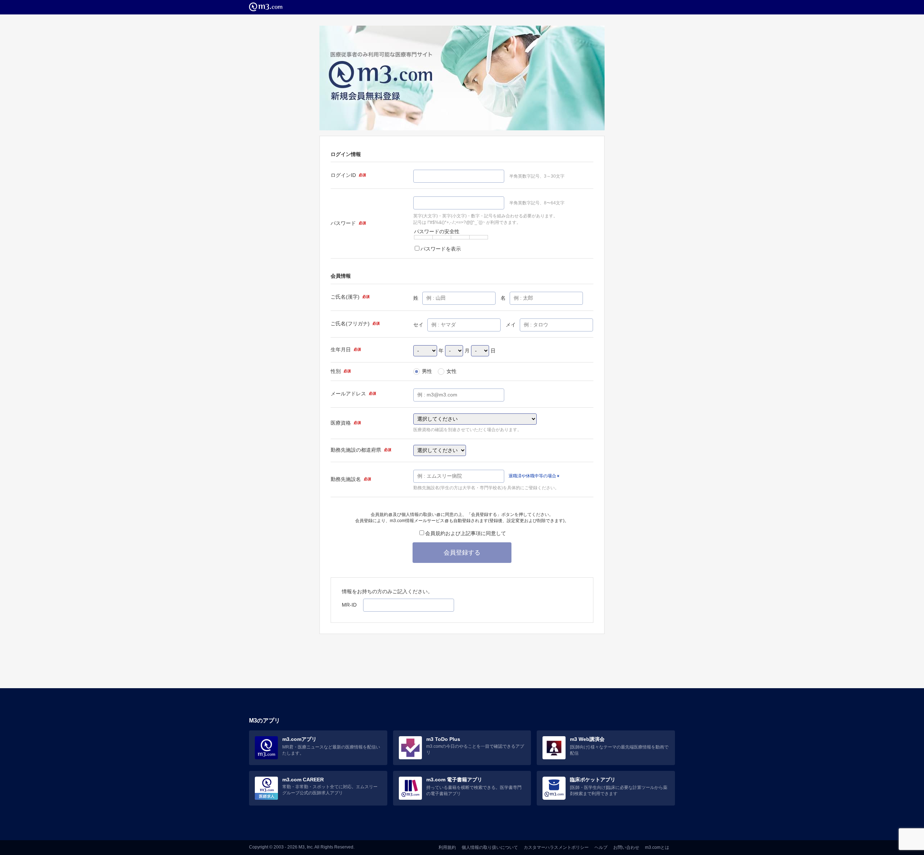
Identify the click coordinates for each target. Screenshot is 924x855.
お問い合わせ (626, 847)
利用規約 (447, 847)
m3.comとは (657, 847)
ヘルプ (600, 847)
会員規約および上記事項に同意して (465, 533)
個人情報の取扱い (418, 514)
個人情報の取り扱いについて (490, 847)
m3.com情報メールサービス (417, 520)
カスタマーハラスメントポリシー (556, 847)
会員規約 (379, 514)
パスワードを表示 (440, 249)
